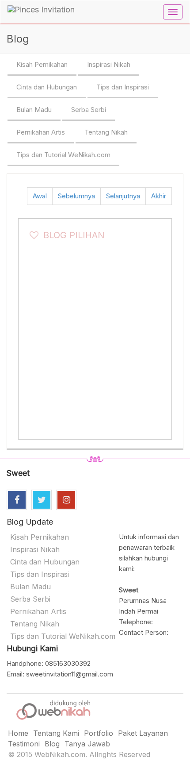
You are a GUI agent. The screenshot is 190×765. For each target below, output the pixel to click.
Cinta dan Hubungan (46, 87)
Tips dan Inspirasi (122, 87)
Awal (40, 196)
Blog (52, 743)
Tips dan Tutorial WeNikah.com (63, 155)
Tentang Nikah (106, 132)
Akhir (158, 196)
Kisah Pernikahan (42, 64)
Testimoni (24, 743)
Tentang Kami (56, 733)
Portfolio (98, 733)
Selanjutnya (123, 196)
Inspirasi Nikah (108, 64)
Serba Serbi (88, 109)
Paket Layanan (143, 733)
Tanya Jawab (87, 743)
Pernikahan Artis (40, 132)
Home (18, 733)
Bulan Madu (34, 109)
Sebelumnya (76, 196)
